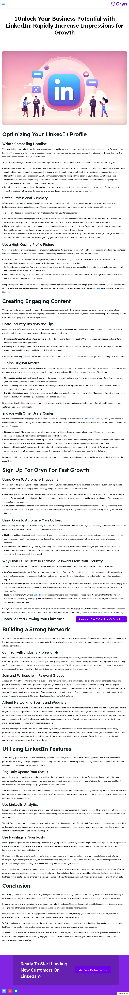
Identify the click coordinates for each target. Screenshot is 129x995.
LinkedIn (87, 418)
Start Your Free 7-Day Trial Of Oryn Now (101, 619)
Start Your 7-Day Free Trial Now (93, 970)
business (96, 288)
